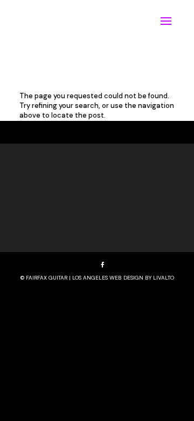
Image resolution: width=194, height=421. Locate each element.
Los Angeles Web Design (107, 277)
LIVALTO (163, 277)
